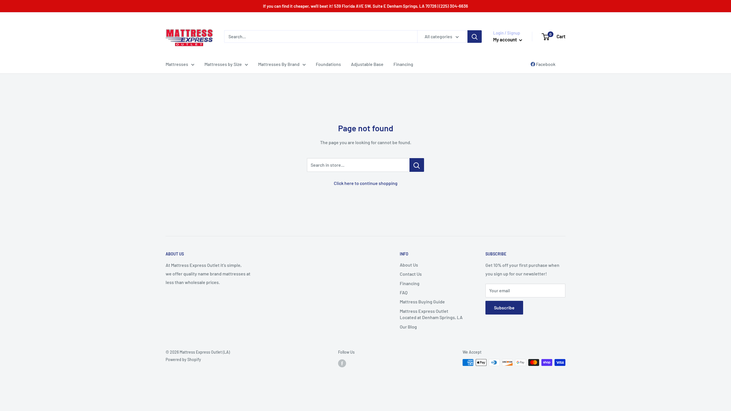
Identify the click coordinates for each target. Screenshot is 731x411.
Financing (403, 64)
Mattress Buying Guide (422, 301)
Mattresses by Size (223, 64)
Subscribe (504, 307)
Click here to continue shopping (365, 183)
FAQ (403, 292)
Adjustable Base (367, 64)
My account (505, 39)
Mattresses (177, 64)
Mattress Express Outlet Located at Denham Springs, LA (431, 314)
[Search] (474, 36)
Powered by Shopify (183, 359)
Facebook (545, 64)
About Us (409, 264)
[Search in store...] (416, 165)
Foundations (328, 64)
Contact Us (411, 274)
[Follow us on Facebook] (342, 363)
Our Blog (408, 326)
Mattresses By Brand (279, 64)
